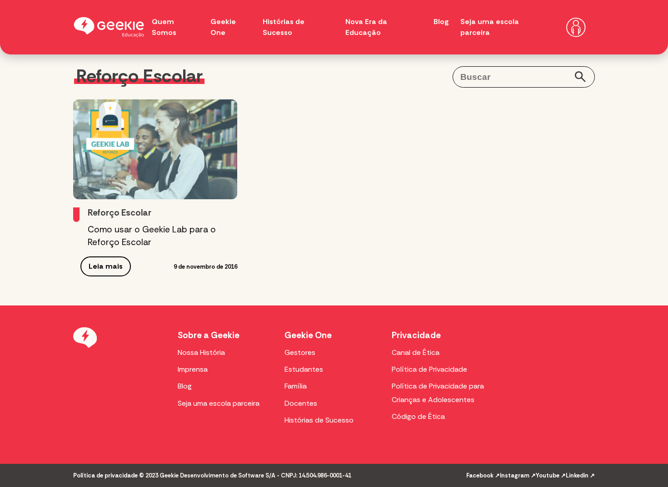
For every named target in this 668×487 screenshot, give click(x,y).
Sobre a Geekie (208, 335)
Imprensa (193, 369)
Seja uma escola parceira (218, 403)
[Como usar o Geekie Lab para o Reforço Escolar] (155, 149)
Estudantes (303, 369)
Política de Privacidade (429, 369)
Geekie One (308, 335)
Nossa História (201, 352)
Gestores (299, 352)
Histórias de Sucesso (319, 420)
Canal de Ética (415, 352)
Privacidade (416, 335)
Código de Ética (418, 416)
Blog (441, 21)
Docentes (300, 403)
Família (295, 386)
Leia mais (106, 266)
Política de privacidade (105, 475)
